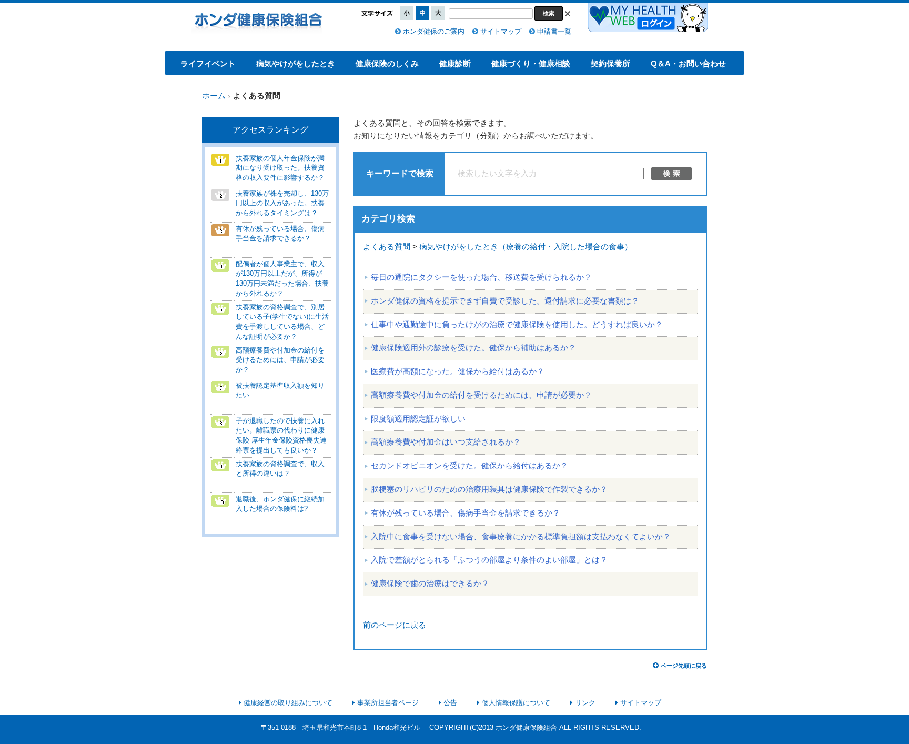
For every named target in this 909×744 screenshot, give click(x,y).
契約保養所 (610, 63)
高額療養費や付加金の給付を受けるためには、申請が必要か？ (481, 395)
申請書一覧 (554, 31)
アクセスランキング (270, 129)
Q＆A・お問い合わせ (688, 63)
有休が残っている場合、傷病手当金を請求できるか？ (465, 513)
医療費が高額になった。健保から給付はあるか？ (457, 371)
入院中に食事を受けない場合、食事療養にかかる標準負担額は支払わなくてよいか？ (521, 536)
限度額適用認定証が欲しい (418, 419)
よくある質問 (386, 247)
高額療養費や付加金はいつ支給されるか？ (446, 442)
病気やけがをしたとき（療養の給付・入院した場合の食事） (525, 247)
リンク (585, 703)
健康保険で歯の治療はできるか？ (430, 583)
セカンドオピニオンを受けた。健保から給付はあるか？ (469, 465)
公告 (450, 703)
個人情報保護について (516, 703)
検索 (671, 173)
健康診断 (455, 63)
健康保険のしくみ (387, 63)
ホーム (214, 96)
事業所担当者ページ (388, 703)
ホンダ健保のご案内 (433, 31)
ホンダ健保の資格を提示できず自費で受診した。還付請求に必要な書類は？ (505, 301)
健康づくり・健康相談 (530, 63)
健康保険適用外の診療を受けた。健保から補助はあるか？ (473, 348)
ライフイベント (208, 63)
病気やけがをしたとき (295, 63)
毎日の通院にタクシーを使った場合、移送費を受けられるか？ (481, 277)
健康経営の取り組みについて (288, 703)
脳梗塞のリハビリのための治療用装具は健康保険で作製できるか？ (489, 489)
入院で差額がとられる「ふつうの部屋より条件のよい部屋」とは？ (489, 560)
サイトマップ (500, 31)
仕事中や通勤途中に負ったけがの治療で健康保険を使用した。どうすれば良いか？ (517, 324)
